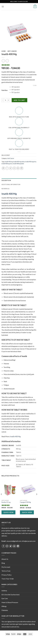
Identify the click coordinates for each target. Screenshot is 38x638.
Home (4, 51)
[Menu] (3, 6)
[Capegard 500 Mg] (28, 489)
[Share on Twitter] (10, 168)
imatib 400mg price (7, 163)
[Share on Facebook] (7, 168)
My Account (6, 567)
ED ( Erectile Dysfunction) (10, 594)
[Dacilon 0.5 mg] (10, 489)
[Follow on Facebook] (3, 546)
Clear (34, 85)
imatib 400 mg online (19, 161)
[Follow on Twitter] (10, 546)
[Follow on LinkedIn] (18, 546)
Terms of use (6, 571)
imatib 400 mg (9, 161)
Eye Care (5, 598)
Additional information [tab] (11, 184)
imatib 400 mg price (30, 161)
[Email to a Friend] (14, 168)
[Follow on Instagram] (7, 546)
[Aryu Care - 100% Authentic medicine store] (19, 6)
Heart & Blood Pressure (10, 602)
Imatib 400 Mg (9, 193)
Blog (3, 563)
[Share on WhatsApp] (3, 168)
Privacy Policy (6, 575)
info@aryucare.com (28, 541)
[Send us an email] (14, 546)
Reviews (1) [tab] (5, 188)
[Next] (37, 498)
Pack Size (4, 90)
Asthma (4, 591)
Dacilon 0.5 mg (6, 502)
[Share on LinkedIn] (21, 168)
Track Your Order (8, 579)
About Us (5, 559)
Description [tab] (6, 180)
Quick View (8, 512)
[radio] (23, 87)
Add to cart (19, 100)
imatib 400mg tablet (18, 163)
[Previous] (1, 498)
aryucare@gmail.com (14, 541)
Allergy (4, 606)
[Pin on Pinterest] (18, 168)
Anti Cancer (12, 51)
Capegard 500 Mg (25, 502)
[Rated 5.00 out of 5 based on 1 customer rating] (19, 65)
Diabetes (5, 610)
